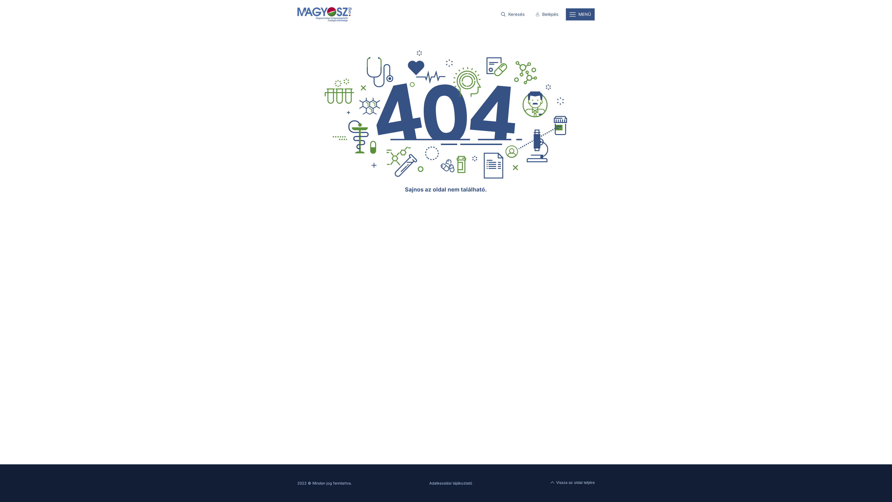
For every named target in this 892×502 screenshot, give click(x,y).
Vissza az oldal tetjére (575, 482)
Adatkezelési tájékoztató (450, 483)
